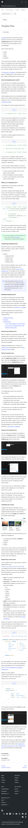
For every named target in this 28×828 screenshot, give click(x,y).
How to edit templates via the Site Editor (15, 323)
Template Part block (6, 102)
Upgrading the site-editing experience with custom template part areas (13, 745)
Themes (16, 777)
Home (2, 9)
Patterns (17, 782)
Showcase (17, 775)
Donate (17, 791)
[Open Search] (22, 2)
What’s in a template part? (9, 182)
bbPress (4, 802)
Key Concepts (17, 237)
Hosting (3, 780)
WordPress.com (5, 797)
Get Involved (18, 786)
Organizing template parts (9, 244)
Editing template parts (7, 353)
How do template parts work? (10, 80)
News (2, 777)
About (2, 775)
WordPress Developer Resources (8, 5)
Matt (3, 800)
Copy (14, 109)
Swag (17, 793)
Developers (4, 791)
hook (12, 566)
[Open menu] (26, 2)
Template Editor (7, 321)
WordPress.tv (5, 793)
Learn (2, 786)
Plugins (16, 780)
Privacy (3, 782)
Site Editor (5, 319)
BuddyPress (4, 804)
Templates (17, 9)
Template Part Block (8, 317)
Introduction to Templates (9, 72)
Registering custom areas (8, 559)
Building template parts (8, 294)
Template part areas (7, 504)
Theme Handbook (9, 9)
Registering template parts (9, 331)
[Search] (15, 13)
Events (16, 789)
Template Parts (5, 347)
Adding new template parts (9, 430)
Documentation (5, 789)
